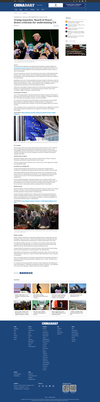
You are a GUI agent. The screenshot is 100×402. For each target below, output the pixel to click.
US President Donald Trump (21, 68)
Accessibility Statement (18, 389)
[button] (82, 54)
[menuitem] (39, 5)
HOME (16, 9)
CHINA (15, 1)
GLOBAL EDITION (21, 1)
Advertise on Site (30, 385)
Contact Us (16, 387)
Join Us (26, 387)
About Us (15, 385)
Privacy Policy (26, 389)
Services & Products (22, 385)
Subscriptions (21, 387)
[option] (76, 50)
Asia (20, 13)
